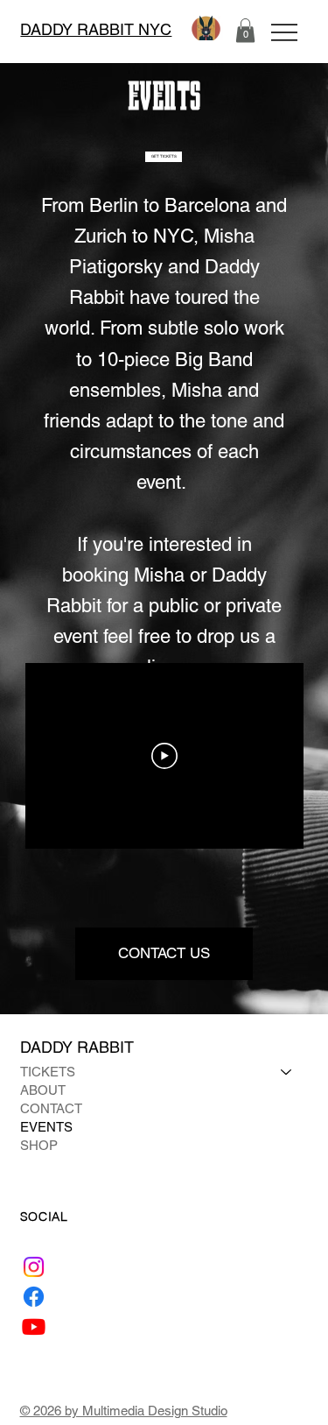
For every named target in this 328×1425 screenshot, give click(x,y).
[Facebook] (33, 1296)
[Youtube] (33, 1326)
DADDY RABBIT (79, 1047)
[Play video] (164, 756)
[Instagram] (33, 1266)
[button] (245, 30)
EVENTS (46, 1126)
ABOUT (43, 1090)
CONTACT (51, 1108)
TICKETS (47, 1071)
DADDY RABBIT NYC (95, 29)
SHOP (39, 1145)
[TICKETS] (287, 1071)
